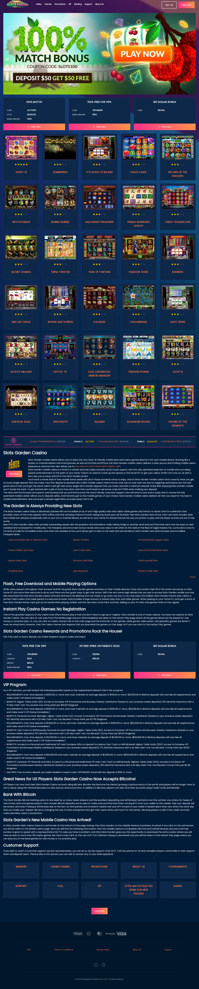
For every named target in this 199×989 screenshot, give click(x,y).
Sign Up (169, 4)
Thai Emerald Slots (148, 560)
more (193, 577)
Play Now (186, 4)
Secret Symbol (21, 272)
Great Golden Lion (177, 222)
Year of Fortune (100, 272)
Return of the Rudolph (177, 174)
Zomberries (60, 172)
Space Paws (139, 172)
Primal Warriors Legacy (138, 223)
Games (48, 4)
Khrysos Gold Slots (83, 560)
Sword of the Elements (178, 423)
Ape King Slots (80, 571)
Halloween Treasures (99, 222)
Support (88, 4)
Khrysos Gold (21, 421)
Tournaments (178, 866)
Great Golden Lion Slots (20, 550)
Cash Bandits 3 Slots (152, 441)
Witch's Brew (21, 222)
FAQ (60, 886)
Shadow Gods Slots (148, 571)
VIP (70, 4)
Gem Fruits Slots (82, 550)
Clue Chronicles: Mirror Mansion (99, 373)
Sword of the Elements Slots (153, 550)
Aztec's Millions (21, 371)
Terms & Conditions (63, 949)
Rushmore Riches (138, 421)
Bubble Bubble (60, 222)
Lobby (39, 4)
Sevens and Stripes (60, 322)
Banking (78, 4)
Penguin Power (139, 371)
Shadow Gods (138, 272)
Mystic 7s (60, 371)
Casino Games (60, 866)
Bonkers (177, 272)
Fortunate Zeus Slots (89, 441)
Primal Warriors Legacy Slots (153, 539)
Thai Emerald (138, 322)
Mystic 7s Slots (81, 539)
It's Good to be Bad (99, 172)
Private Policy (103, 949)
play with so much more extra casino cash (97, 466)
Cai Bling (99, 322)
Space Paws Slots (17, 560)
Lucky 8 (178, 371)
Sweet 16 (21, 172)
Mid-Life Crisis (21, 322)
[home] (18, 7)
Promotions (60, 4)
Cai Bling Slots (15, 571)
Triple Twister (60, 272)
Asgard (99, 421)
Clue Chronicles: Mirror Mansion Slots (28, 539)
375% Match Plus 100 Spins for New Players (138, 889)
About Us (99, 4)
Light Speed (177, 322)
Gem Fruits (60, 421)
